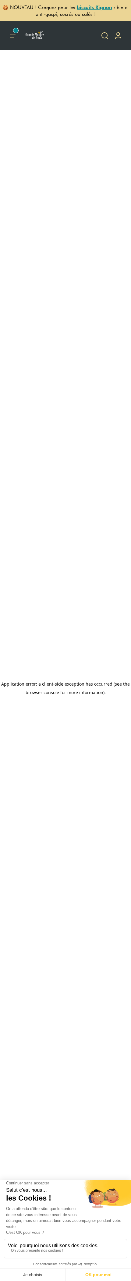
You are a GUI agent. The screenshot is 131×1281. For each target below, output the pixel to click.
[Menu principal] (12, 35)
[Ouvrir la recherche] (105, 35)
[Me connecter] (118, 35)
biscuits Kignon (94, 7)
